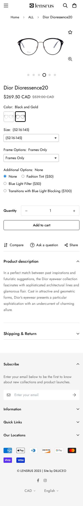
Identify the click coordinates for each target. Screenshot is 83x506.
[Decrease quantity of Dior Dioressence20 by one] (26, 211)
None (13, 176)
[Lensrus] (41, 5)
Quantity (10, 210)
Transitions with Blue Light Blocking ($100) (40, 191)
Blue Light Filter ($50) (25, 183)
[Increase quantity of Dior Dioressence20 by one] (74, 211)
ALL (31, 17)
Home (15, 17)
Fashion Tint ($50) (40, 176)
